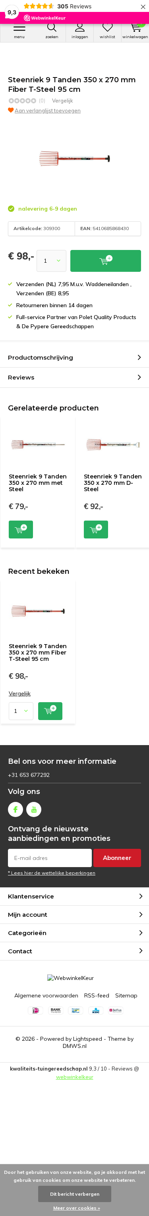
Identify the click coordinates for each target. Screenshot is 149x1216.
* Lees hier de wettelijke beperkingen (51, 873)
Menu (19, 36)
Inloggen (80, 36)
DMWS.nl (75, 1045)
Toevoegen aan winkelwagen (21, 529)
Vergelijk (62, 100)
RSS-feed (96, 995)
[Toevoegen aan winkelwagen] (105, 261)
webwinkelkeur (74, 1077)
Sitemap (126, 995)
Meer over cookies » (76, 1208)
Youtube (33, 809)
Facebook (15, 809)
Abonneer (117, 858)
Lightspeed (87, 1038)
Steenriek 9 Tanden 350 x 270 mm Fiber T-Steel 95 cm (38, 652)
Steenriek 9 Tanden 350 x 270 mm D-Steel (113, 482)
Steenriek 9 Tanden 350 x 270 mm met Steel (38, 482)
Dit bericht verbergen (74, 1194)
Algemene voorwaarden (46, 995)
